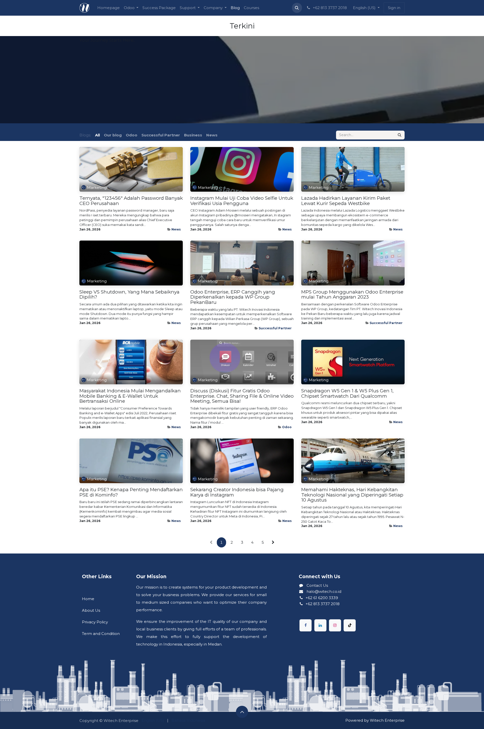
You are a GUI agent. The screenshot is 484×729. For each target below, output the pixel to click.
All (97, 135)
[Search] (400, 135)
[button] (297, 8)
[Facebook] (305, 625)
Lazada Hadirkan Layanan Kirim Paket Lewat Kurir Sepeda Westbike (345, 201)
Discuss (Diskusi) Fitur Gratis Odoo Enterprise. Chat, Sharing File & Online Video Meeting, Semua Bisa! (242, 396)
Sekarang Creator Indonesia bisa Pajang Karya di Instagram (237, 492)
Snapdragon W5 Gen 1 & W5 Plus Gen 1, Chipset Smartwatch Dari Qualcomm (347, 393)
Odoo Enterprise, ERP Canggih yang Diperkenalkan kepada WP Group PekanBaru (232, 297)
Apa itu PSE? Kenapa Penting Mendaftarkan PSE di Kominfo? (131, 492)
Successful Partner (275, 328)
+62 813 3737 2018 (329, 7)
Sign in (394, 7)
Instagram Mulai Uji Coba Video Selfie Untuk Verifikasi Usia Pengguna (241, 201)
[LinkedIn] (320, 625)
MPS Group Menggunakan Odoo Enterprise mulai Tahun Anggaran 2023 (352, 294)
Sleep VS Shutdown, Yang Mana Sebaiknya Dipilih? (129, 294)
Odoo (287, 427)
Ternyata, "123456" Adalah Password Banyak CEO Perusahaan (131, 201)
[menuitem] (108, 8)
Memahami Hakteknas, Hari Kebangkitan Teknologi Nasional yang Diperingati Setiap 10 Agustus (352, 495)
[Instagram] (335, 625)
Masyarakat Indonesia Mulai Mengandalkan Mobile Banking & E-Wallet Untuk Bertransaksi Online (130, 396)
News (176, 229)
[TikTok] (350, 625)
